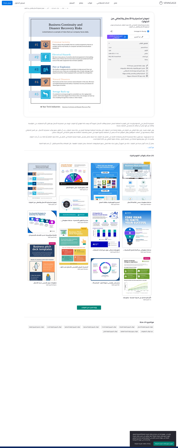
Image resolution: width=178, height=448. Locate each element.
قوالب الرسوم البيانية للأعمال (145, 327)
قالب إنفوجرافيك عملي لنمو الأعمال (77, 187)
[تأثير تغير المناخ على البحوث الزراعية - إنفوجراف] (136, 276)
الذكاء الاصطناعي (103, 2)
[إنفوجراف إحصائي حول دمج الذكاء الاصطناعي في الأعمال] (105, 229)
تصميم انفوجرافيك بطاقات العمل (109, 202)
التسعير (72, 2)
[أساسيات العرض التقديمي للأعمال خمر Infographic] (73, 247)
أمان (48, 8)
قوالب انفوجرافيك (55, 8)
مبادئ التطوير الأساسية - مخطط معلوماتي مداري (73, 220)
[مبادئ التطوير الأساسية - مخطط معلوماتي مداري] (73, 207)
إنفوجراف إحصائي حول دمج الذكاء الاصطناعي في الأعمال (105, 250)
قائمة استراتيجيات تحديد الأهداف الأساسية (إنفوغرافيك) (42, 235)
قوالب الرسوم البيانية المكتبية (72, 327)
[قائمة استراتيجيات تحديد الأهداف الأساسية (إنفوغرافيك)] (42, 222)
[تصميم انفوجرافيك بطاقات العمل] (105, 181)
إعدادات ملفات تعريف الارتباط (142, 443)
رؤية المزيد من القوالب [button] (89, 307)
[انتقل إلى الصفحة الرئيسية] (167, 3)
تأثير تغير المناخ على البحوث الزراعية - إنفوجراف (137, 298)
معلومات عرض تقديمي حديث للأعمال (45, 283)
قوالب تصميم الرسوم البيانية (36, 327)
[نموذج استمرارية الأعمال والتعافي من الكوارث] (42, 181)
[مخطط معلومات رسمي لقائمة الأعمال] (136, 181)
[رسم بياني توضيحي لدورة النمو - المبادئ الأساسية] (105, 269)
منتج (115, 2)
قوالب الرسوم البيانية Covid (109, 327)
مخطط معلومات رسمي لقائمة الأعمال (139, 202)
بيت (67, 8)
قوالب (90, 2)
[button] (139, 37)
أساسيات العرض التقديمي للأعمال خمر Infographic (73, 267)
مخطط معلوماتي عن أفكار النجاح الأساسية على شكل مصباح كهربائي (136, 250)
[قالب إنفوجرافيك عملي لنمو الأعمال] (73, 174)
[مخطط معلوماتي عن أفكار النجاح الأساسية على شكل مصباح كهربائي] (136, 229)
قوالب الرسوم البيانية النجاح (110, 331)
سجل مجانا (7, 2)
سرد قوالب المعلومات (147, 331)
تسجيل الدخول (20, 2)
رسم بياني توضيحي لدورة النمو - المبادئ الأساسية (105, 283)
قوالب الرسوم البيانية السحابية (91, 327)
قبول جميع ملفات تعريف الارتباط (164, 443)
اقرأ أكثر (151, 147)
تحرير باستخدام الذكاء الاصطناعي (115, 37)
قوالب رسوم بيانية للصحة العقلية (129, 331)
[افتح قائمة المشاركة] (111, 31)
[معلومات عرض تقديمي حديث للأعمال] (42, 262)
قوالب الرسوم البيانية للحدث (54, 327)
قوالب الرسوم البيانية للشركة (127, 327)
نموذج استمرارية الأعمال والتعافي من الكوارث (43, 202)
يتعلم (81, 2)
